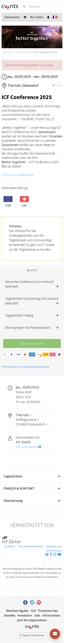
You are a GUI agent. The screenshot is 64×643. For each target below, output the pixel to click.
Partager (58, 85)
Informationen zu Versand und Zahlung (25, 366)
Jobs (37, 615)
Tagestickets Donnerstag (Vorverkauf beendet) (31, 300)
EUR (8, 205)
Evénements (23, 52)
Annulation (25, 615)
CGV (33, 611)
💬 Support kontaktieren (32, 635)
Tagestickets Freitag (19, 315)
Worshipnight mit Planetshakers (28, 327)
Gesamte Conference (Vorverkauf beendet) (29, 283)
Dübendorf (37, 424)
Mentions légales (17, 611)
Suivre (11, 546)
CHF (24, 205)
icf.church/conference (17, 175)
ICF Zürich (11, 541)
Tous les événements (30, 546)
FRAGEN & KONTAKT (19, 488)
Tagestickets (12, 476)
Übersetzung (13, 500)
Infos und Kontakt (27, 447)
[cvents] (9, 6)
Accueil (7, 52)
